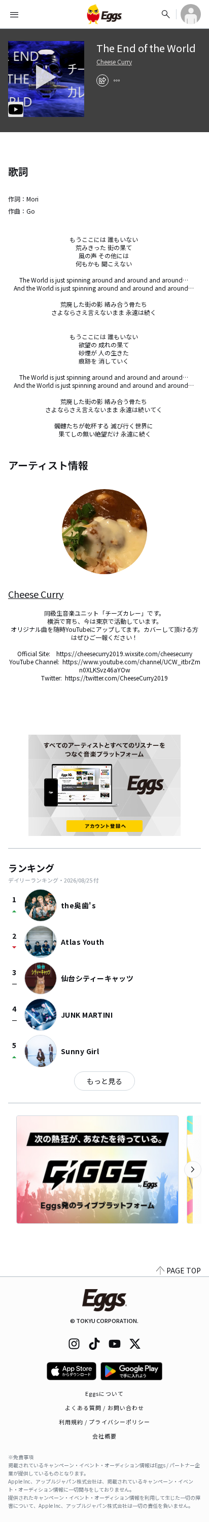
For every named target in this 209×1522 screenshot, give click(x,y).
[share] (102, 80)
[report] (117, 80)
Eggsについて (104, 1393)
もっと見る (104, 1081)
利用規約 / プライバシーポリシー (105, 1422)
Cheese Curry (114, 62)
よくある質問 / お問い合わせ (105, 1408)
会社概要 (104, 1436)
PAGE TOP (183, 1270)
